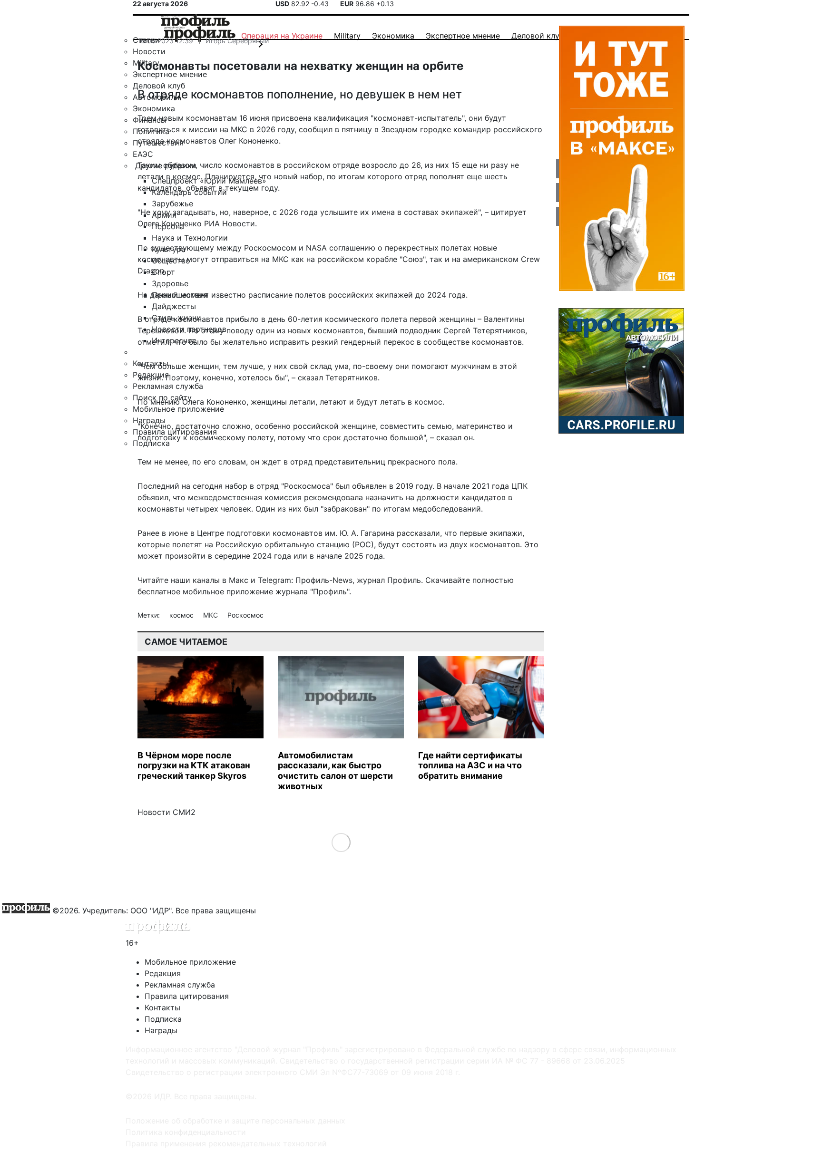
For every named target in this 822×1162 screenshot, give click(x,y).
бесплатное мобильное (180, 591)
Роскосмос (245, 615)
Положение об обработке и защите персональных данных (235, 1120)
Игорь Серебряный (237, 40)
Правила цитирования (187, 996)
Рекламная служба (180, 984)
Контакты (162, 1007)
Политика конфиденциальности (186, 1132)
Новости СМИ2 (166, 812)
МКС (211, 615)
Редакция (163, 973)
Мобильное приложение (190, 962)
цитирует (509, 212)
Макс (238, 580)
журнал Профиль (389, 580)
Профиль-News (323, 580)
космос (182, 615)
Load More (340, 842)
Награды (161, 1030)
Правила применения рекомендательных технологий (226, 1143)
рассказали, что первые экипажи (459, 533)
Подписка (163, 1019)
